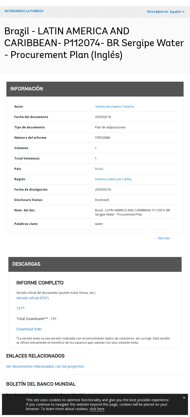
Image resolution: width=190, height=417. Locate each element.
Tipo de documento (29, 127)
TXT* (20, 308)
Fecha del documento (31, 117)
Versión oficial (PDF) (32, 298)
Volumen (21, 148)
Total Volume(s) (26, 158)
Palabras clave (26, 224)
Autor (18, 106)
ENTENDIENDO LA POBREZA (24, 11)
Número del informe (30, 138)
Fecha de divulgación (31, 189)
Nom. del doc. (25, 210)
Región (19, 179)
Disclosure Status (28, 200)
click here (97, 408)
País (17, 169)
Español (175, 12)
